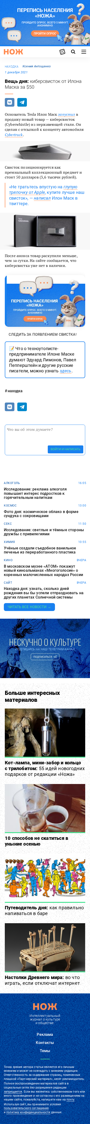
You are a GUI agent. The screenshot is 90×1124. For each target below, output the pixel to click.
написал (42, 198)
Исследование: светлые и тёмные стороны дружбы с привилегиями (44, 532)
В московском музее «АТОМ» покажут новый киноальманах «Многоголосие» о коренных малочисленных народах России (43, 570)
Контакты (45, 1042)
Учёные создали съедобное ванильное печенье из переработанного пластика (40, 550)
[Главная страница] (13, 52)
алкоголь (12, 483)
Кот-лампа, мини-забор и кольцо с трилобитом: (45, 768)
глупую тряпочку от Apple (43, 189)
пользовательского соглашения (26, 1108)
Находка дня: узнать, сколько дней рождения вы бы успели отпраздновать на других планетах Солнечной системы (44, 593)
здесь (66, 370)
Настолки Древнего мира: (42, 980)
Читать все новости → (29, 607)
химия (9, 542)
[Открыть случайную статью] (62, 51)
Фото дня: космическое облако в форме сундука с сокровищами (41, 514)
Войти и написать (65, 449)
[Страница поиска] (73, 51)
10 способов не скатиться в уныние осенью (36, 841)
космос (10, 505)
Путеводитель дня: (44, 910)
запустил (66, 114)
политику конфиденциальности (28, 1112)
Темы (45, 1051)
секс (8, 523)
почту (70, 1099)
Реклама (45, 1034)
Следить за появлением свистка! (43, 334)
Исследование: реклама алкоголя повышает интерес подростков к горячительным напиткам (35, 493)
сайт (8, 582)
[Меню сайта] (83, 52)
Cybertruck (14, 134)
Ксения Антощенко (37, 66)
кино (8, 560)
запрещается (13, 1091)
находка (12, 66)
